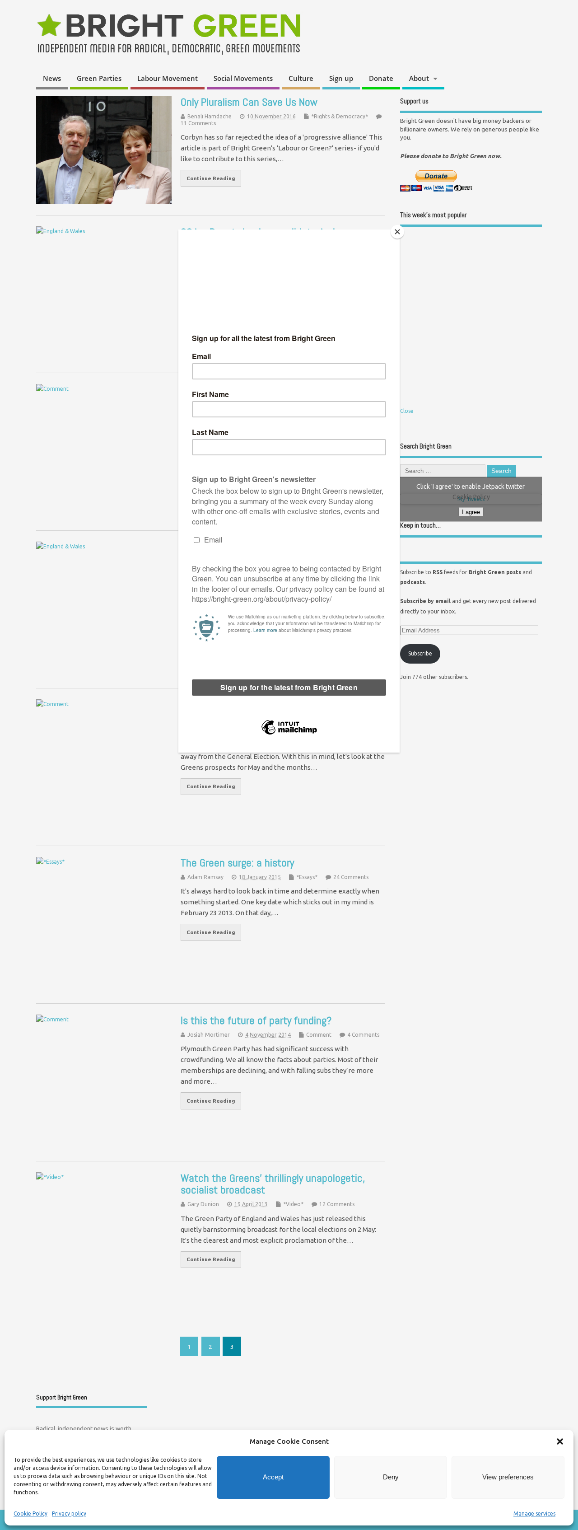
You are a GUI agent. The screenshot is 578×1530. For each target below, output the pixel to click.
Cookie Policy (30, 1513)
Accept (273, 1477)
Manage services (534, 1513)
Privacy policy (69, 1513)
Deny (391, 1477)
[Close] (397, 232)
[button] (559, 1441)
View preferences (508, 1477)
